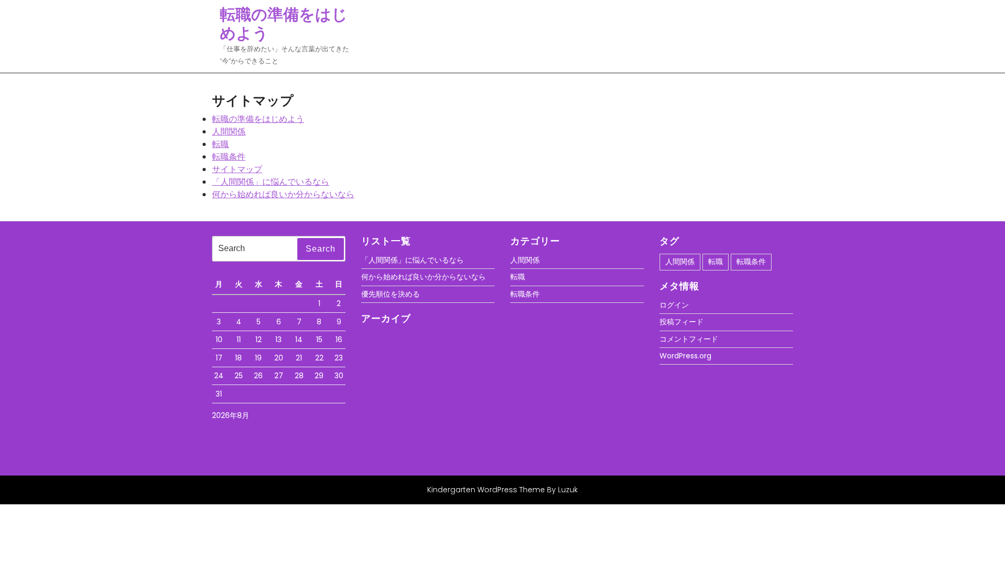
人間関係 (228, 132)
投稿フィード (682, 322)
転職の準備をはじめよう (284, 23)
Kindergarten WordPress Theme (486, 489)
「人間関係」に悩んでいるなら (270, 182)
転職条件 (228, 157)
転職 (220, 144)
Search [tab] (321, 248)
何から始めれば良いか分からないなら (283, 194)
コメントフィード (689, 339)
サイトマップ (237, 169)
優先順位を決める (390, 294)
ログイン (674, 305)
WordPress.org (685, 356)
